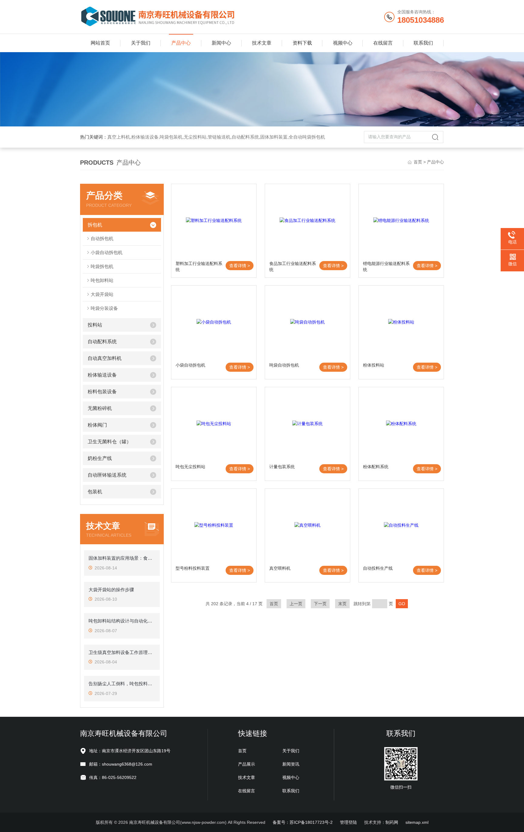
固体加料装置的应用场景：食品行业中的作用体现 (122, 558)
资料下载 (302, 42)
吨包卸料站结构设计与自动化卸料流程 (122, 620)
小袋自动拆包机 (107, 252)
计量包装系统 (282, 466)
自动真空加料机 (105, 358)
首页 (418, 161)
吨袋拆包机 (102, 266)
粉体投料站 (373, 365)
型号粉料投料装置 (193, 568)
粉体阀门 (97, 425)
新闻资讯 (290, 764)
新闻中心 (221, 42)
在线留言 (383, 42)
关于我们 (140, 42)
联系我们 (423, 42)
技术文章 (261, 42)
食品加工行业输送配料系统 (292, 266)
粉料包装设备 (102, 391)
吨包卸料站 (102, 280)
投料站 (95, 324)
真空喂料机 (280, 568)
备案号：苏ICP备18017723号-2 (303, 822)
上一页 (296, 603)
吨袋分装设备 (104, 308)
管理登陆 (348, 822)
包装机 (95, 491)
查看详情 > (239, 265)
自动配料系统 (102, 341)
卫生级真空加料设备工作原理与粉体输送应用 (122, 652)
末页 (342, 603)
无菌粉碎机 (100, 408)
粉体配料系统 (375, 466)
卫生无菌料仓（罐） (109, 441)
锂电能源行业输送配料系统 (386, 266)
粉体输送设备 (102, 374)
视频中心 (342, 42)
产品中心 (181, 42)
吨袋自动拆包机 (284, 365)
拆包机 (95, 224)
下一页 (320, 603)
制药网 (391, 822)
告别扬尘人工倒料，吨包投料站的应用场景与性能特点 (122, 683)
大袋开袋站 (102, 294)
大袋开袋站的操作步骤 (111, 589)
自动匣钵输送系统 (107, 475)
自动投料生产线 (378, 568)
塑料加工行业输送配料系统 (199, 266)
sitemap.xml (416, 822)
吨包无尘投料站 (190, 466)
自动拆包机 (102, 238)
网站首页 (100, 42)
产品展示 (246, 764)
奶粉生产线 (100, 458)
